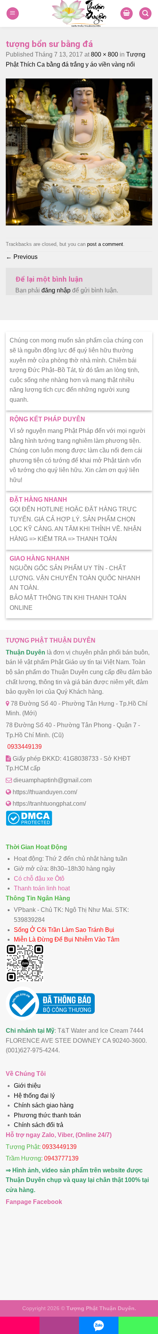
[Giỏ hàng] (126, 13)
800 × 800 (104, 54)
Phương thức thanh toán (47, 1115)
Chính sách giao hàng (44, 1105)
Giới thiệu (27, 1085)
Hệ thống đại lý (34, 1095)
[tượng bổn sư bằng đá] (79, 223)
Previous (22, 257)
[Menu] (13, 13)
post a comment (105, 244)
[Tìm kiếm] (145, 13)
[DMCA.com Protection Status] (29, 823)
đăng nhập (56, 290)
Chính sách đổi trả (38, 1125)
